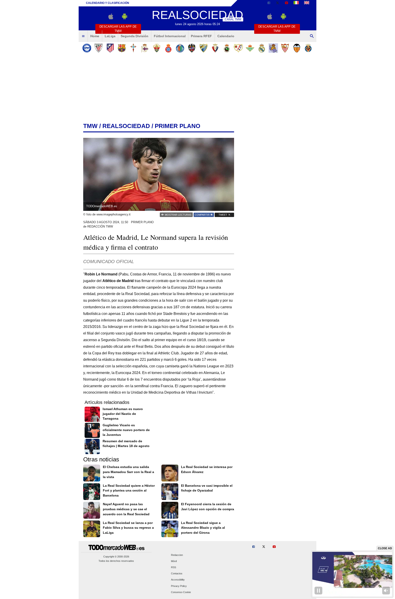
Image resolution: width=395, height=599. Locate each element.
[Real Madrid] (261, 48)
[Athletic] (98, 48)
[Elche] (156, 48)
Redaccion (177, 555)
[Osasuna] (215, 48)
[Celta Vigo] (133, 48)
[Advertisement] (197, 88)
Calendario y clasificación (107, 3)
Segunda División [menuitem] (134, 36)
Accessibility (178, 579)
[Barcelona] (121, 48)
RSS (173, 567)
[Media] (286, 3)
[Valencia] (296, 48)
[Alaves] (86, 48)
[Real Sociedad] (273, 48)
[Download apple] (110, 18)
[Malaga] (203, 48)
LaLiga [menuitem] (110, 36)
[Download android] (124, 18)
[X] (277, 3)
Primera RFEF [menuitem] (201, 36)
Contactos (176, 573)
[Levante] (191, 48)
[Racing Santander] (226, 48)
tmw (90, 126)
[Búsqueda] (311, 36)
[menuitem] (83, 36)
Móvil (174, 561)
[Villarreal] (308, 48)
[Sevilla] (285, 48)
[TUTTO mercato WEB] (296, 3)
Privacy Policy (179, 586)
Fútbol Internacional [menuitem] (170, 36)
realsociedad (126, 126)
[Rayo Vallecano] (238, 48)
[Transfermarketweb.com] (307, 3)
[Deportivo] (145, 48)
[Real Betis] (250, 48)
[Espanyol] (168, 48)
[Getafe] (180, 48)
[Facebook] (269, 3)
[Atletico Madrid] (110, 48)
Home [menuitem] (94, 36)
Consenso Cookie (181, 592)
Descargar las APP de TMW (118, 29)
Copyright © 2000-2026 (116, 556)
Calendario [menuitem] (225, 36)
